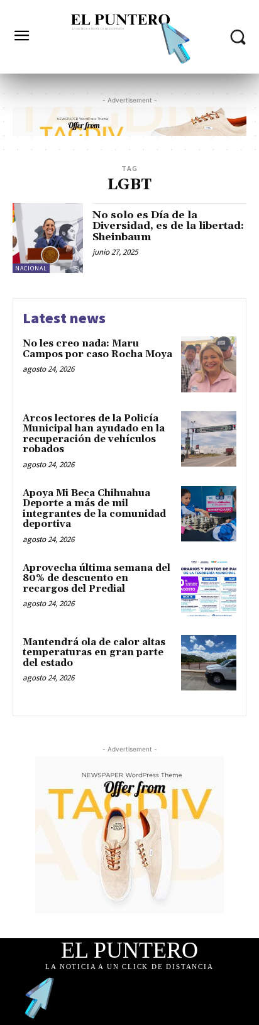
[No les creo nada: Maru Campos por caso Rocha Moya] (208, 364)
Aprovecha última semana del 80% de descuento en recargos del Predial (96, 578)
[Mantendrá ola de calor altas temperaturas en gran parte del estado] (208, 662)
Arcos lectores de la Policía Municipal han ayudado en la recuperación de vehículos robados (94, 434)
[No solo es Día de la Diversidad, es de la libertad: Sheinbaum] (48, 238)
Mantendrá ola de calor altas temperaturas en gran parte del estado (94, 652)
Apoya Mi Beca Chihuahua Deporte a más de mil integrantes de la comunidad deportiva (94, 509)
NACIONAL (31, 268)
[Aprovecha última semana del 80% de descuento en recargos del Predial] (208, 588)
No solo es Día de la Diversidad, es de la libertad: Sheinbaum (168, 226)
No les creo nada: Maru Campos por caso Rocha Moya (97, 349)
